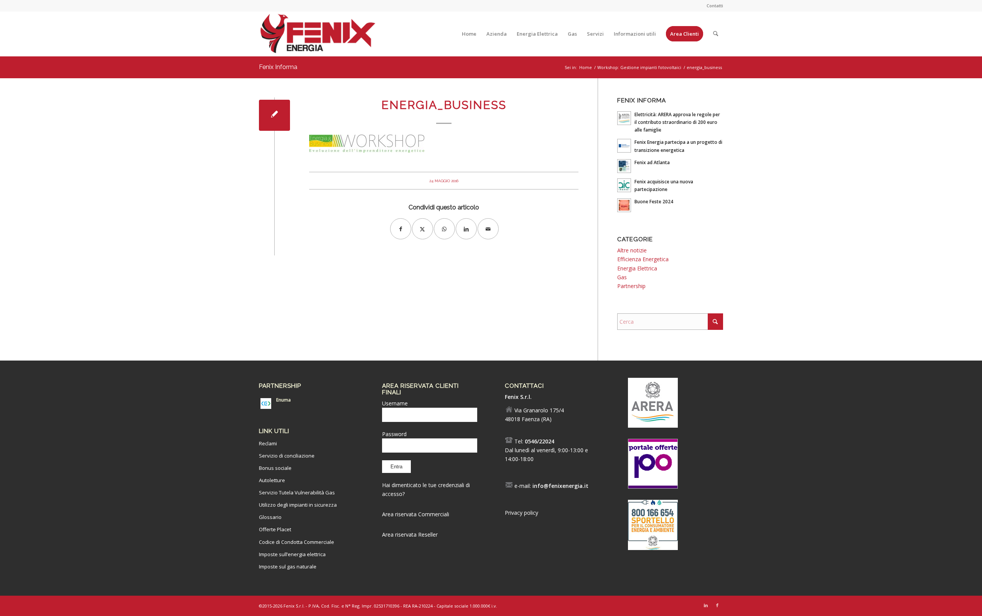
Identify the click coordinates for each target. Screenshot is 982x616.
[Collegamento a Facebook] (717, 605)
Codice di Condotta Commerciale (296, 542)
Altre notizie (632, 250)
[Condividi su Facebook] (400, 228)
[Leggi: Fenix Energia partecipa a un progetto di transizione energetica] (624, 146)
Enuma (283, 400)
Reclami (268, 443)
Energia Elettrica (637, 268)
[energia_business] (274, 115)
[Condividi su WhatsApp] (444, 228)
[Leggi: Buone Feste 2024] (624, 205)
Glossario (270, 517)
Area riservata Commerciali (415, 514)
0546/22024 (539, 441)
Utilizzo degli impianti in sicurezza (298, 504)
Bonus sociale (275, 467)
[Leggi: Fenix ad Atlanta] (624, 166)
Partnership (631, 286)
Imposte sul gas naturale (287, 566)
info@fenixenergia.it (560, 485)
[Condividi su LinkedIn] (466, 228)
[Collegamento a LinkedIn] (706, 605)
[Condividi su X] (422, 228)
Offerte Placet (275, 529)
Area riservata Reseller (410, 534)
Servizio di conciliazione (287, 455)
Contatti (715, 5)
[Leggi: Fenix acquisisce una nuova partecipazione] (624, 185)
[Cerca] (715, 33)
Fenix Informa (278, 67)
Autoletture (272, 480)
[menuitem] (713, 6)
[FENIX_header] (317, 35)
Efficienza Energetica (643, 259)
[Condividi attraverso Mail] (488, 228)
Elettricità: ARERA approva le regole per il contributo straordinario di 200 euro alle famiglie (677, 122)
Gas (622, 277)
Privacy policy (521, 512)
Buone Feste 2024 (653, 201)
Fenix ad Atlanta (652, 162)
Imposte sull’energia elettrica (292, 554)
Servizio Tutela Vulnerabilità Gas (297, 492)
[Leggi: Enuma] (266, 403)
